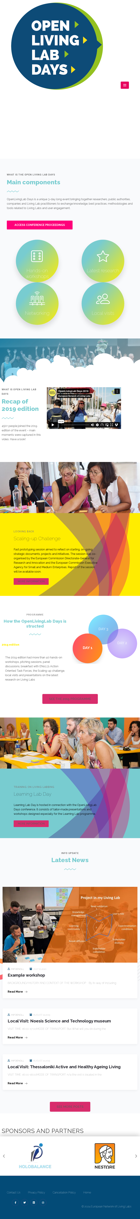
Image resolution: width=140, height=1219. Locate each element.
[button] (4, 1156)
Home (55, 134)
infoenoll (17, 969)
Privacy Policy (36, 1192)
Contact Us (13, 1192)
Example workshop (26, 975)
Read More (16, 991)
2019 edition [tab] (10, 644)
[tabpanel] (35, 671)
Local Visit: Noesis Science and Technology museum (59, 1021)
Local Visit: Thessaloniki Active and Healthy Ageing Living (64, 1066)
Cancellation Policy (64, 1192)
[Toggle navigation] (125, 85)
